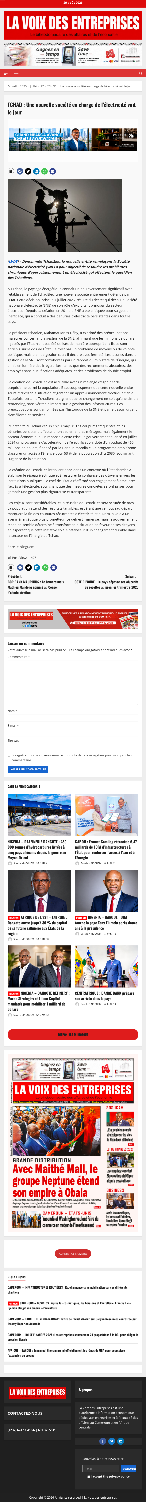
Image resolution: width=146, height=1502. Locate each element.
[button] (6, 73)
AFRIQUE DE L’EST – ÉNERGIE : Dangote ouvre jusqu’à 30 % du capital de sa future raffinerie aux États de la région (37, 925)
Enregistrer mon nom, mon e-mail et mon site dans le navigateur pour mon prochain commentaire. (72, 757)
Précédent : (36, 584)
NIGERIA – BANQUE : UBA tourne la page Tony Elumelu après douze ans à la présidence (106, 922)
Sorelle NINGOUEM (23, 863)
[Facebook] (102, 1441)
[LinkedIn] (120, 1441)
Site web (14, 740)
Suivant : (106, 582)
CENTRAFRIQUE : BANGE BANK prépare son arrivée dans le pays (104, 995)
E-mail (13, 726)
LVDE (13, 261)
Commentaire (19, 657)
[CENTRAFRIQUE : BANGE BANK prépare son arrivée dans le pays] (106, 966)
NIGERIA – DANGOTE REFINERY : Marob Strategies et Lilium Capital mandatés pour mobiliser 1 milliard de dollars (39, 1001)
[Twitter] (111, 1441)
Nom (12, 711)
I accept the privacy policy (110, 1476)
